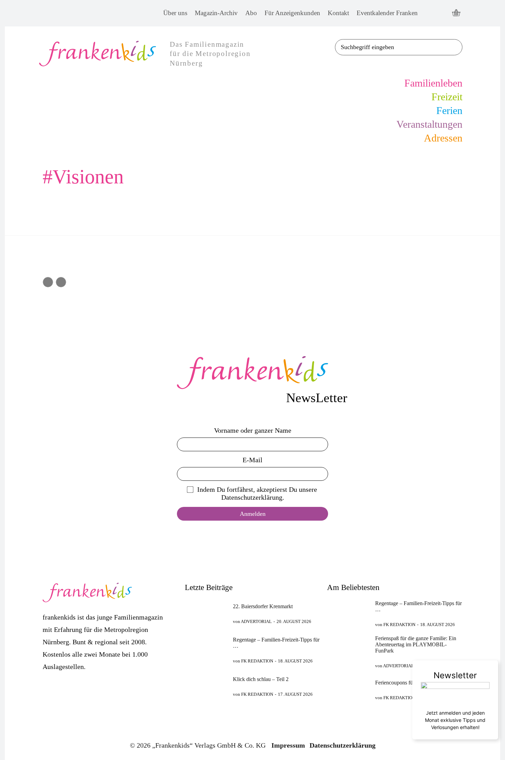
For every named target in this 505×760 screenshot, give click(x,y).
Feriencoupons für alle (399, 682)
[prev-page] (48, 282)
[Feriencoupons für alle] (348, 690)
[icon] (456, 13)
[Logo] (252, 372)
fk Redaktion (257, 660)
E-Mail (252, 460)
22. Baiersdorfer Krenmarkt (263, 606)
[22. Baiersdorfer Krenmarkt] (206, 613)
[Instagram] (442, 13)
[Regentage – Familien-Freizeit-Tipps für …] (206, 650)
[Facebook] (429, 13)
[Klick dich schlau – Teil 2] (206, 686)
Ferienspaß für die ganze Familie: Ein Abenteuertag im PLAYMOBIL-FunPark (415, 644)
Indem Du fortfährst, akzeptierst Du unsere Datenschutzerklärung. (257, 493)
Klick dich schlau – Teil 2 (261, 679)
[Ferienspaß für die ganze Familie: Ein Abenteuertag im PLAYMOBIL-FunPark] (348, 650)
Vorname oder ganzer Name (252, 430)
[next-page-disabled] (61, 282)
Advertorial (256, 621)
